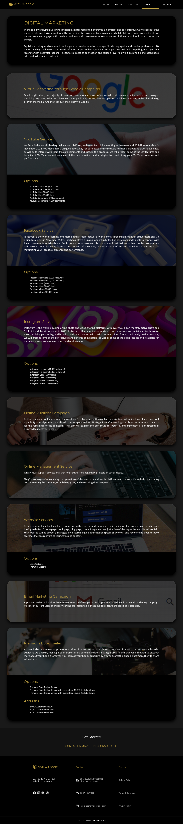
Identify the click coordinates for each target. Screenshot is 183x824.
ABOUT (118, 4)
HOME (106, 4)
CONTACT (166, 4)
